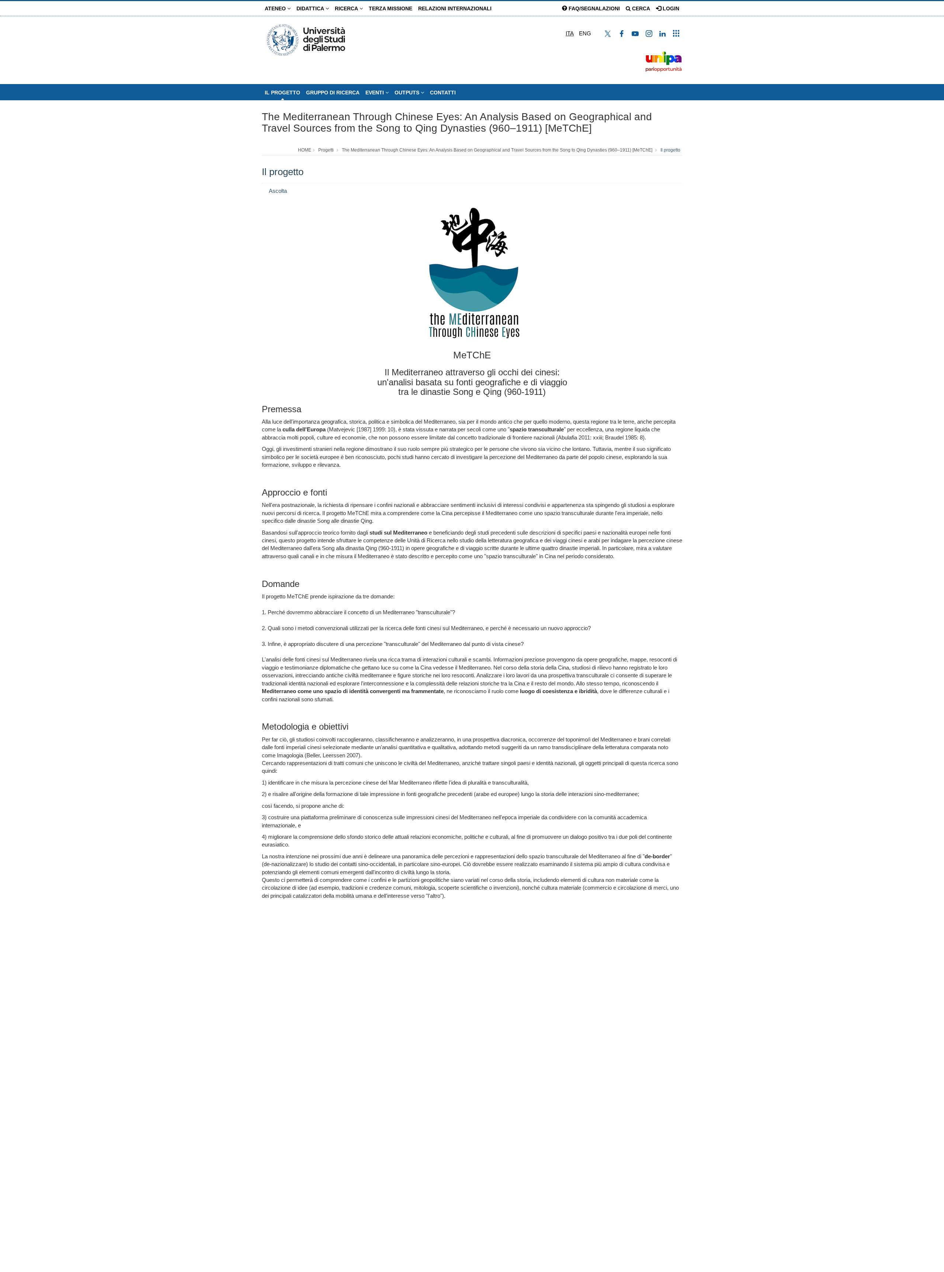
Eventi (375, 92)
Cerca (640, 8)
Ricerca (347, 8)
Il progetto (282, 92)
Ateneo (276, 8)
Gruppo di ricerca (333, 92)
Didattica (311, 8)
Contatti (443, 92)
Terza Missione (390, 8)
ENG (585, 33)
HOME (304, 150)
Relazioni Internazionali (455, 8)
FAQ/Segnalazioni (593, 8)
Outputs (408, 92)
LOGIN (670, 8)
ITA (570, 33)
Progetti (326, 150)
